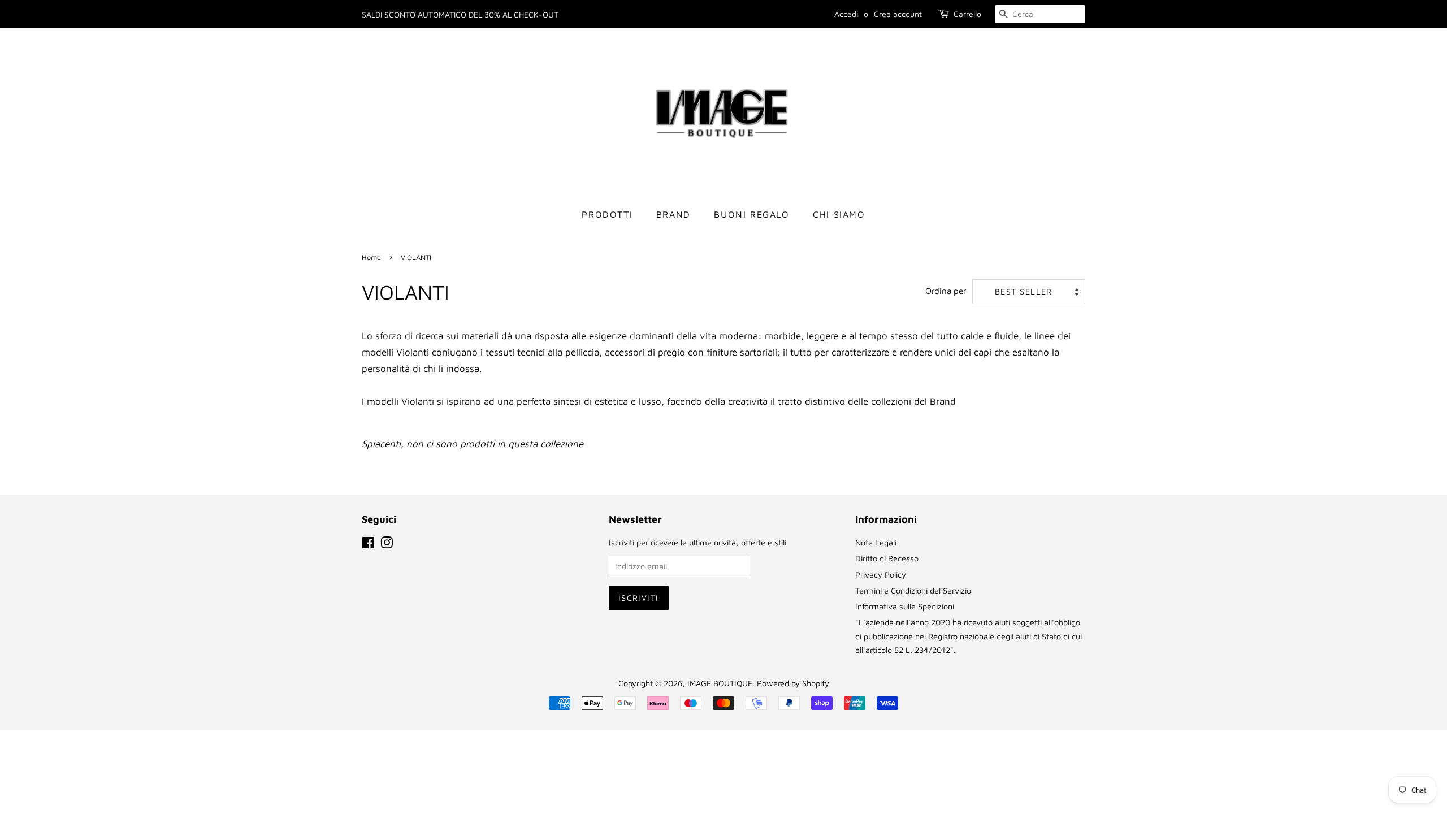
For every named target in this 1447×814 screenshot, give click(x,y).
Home (371, 257)
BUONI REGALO (751, 214)
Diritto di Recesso (887, 558)
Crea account (898, 14)
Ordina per (946, 290)
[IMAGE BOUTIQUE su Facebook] (368, 544)
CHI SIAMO (839, 214)
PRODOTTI (607, 214)
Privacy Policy (880, 574)
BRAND (673, 214)
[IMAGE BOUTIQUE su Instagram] (386, 544)
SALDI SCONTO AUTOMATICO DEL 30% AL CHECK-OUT (460, 14)
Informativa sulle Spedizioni (904, 606)
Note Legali (875, 542)
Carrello (967, 14)
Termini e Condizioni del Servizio (913, 590)
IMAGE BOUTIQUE (719, 683)
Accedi (846, 14)
